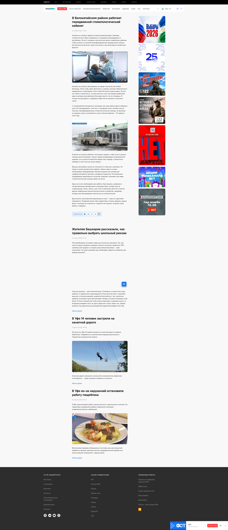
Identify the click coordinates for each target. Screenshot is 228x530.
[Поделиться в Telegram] (95, 214)
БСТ (56, 2)
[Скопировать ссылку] (98, 214)
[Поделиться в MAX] (84, 214)
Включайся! (142, 500)
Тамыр (114, 2)
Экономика (116, 9)
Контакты (47, 493)
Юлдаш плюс (90, 2)
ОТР (92, 516)
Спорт (133, 9)
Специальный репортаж (91, 9)
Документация (49, 505)
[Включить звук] (124, 284)
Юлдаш (78, 2)
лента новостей (75, 9)
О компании (48, 484)
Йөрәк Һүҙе (142, 486)
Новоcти (47, 2)
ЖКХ (139, 9)
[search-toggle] (181, 9)
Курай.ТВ (134, 2)
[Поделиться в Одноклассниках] (91, 214)
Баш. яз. (168, 9)
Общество (106, 9)
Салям (123, 2)
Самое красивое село (146, 491)
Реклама (47, 509)
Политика (146, 9)
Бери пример (143, 495)
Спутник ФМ (67, 2)
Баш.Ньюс (47, 480)
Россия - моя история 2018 (148, 505)
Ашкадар (104, 2)
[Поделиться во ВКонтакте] (88, 214)
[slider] (91, 80)
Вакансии (47, 489)
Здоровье (125, 9)
